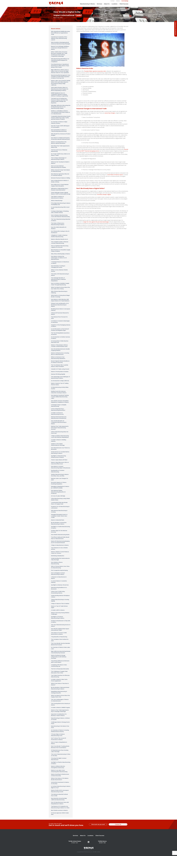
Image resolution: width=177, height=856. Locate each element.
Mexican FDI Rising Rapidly (58, 374)
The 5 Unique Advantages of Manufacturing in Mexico (58, 158)
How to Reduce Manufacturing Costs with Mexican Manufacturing (60, 216)
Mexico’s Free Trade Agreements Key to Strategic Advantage (60, 710)
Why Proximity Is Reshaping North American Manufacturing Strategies (60, 43)
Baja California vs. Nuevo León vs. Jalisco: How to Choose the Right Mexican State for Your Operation (60, 71)
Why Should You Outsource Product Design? (60, 134)
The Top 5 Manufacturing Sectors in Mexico (60, 625)
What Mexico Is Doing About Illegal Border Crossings (60, 296)
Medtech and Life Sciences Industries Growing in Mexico (58, 392)
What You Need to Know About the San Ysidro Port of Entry (60, 288)
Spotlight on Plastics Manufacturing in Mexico (60, 763)
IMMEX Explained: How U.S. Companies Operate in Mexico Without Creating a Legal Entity (59, 94)
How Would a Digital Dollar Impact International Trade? (60, 629)
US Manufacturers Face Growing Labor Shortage (59, 751)
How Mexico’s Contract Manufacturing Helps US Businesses (60, 467)
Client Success (99, 835)
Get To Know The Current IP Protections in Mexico (58, 739)
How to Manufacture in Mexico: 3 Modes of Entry (60, 181)
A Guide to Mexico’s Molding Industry (58, 440)
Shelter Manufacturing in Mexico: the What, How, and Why (60, 475)
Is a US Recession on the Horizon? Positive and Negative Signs (60, 329)
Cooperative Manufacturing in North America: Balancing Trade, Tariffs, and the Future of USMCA (60, 118)
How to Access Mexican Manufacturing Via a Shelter (58, 166)
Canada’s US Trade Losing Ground (60, 369)
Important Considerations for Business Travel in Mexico (59, 714)
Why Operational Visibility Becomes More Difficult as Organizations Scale (60, 33)
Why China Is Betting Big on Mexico (60, 253)
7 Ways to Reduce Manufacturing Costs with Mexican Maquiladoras (60, 436)
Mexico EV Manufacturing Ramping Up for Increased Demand (60, 542)
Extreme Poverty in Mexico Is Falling (60, 178)
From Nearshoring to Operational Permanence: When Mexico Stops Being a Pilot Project (60, 66)
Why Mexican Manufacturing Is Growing (59, 511)
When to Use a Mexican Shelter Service (59, 270)
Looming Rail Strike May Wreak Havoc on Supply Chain (59, 503)
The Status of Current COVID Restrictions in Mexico (59, 633)
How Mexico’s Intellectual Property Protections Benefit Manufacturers (60, 138)
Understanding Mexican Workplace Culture (60, 596)
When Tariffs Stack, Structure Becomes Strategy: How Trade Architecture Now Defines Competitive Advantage (59, 54)
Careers (118, 1)
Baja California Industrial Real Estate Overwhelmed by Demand (60, 652)
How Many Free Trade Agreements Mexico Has (60, 146)
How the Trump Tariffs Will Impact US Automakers (60, 126)
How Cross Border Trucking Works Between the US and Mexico (60, 747)
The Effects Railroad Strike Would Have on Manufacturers (60, 538)
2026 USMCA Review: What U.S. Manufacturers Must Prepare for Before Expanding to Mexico (59, 89)
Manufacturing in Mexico (87, 4)
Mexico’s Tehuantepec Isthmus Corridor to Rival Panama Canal (59, 345)
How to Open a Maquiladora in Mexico (59, 743)
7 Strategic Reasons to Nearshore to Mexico (60, 262)
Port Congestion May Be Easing (59, 570)
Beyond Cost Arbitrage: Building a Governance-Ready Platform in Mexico (60, 48)
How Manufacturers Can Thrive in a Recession (60, 448)
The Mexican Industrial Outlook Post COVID (59, 795)
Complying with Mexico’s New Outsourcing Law (59, 665)
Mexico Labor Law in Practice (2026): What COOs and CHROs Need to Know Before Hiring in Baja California (60, 83)
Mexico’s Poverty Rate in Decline (59, 371)
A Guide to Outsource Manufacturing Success (57, 413)
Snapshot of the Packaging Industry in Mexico (60, 325)
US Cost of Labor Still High (58, 496)
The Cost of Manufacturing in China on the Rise (60, 755)
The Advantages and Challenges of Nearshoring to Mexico (60, 377)
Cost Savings (124, 1)
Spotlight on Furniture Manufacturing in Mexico (57, 617)
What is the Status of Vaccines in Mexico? (60, 684)
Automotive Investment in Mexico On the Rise (60, 783)
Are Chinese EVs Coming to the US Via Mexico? (60, 232)
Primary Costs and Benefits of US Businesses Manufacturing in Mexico (60, 305)
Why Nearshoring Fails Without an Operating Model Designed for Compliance (60, 60)
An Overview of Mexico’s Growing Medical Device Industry (60, 731)
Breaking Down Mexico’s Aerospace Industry (60, 309)
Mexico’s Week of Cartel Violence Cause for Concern (60, 552)
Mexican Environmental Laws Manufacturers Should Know (58, 417)
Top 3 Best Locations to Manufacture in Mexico (57, 197)
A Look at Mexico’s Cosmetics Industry (59, 581)
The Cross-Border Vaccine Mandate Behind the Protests (60, 644)
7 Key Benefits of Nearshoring (59, 636)
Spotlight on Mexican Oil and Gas (60, 585)
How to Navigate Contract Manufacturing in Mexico (58, 573)
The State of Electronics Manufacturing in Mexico (57, 224)
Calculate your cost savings (175, 28)
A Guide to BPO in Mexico (58, 610)
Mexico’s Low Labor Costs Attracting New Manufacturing (59, 771)
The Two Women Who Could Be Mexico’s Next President (59, 365)
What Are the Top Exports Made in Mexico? (60, 162)
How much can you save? (98, 824)
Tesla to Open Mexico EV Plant (59, 459)
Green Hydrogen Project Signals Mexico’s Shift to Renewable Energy (60, 193)
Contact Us (118, 824)
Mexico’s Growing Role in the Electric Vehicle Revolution (58, 142)
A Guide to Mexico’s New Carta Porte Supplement (59, 680)
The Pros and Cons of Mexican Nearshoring (59, 150)
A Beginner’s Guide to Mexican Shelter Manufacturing (59, 236)
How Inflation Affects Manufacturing (57, 563)
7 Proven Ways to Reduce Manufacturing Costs (58, 735)
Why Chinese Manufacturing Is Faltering (59, 292)
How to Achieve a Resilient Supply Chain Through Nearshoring (60, 284)
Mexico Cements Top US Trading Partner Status (59, 384)
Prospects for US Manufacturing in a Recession (60, 507)
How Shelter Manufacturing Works (60, 534)
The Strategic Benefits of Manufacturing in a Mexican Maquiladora (58, 279)
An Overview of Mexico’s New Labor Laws (60, 648)
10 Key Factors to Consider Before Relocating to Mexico (60, 452)
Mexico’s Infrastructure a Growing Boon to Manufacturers (60, 353)
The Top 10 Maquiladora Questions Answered (60, 333)
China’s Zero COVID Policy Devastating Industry (58, 592)
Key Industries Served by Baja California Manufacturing (59, 799)
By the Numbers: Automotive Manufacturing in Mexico (58, 523)
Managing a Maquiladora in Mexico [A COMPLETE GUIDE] (60, 487)
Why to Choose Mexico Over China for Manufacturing (60, 567)
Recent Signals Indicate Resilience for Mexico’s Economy (60, 361)
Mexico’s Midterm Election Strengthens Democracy (58, 767)
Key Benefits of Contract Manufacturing (57, 471)
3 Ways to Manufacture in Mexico (60, 545)
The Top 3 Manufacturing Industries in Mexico (60, 220)
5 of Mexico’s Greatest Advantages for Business (60, 321)
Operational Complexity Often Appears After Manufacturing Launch (59, 38)
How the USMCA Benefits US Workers (58, 228)
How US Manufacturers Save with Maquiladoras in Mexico (60, 803)
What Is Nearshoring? (57, 200)
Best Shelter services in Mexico (59, 810)
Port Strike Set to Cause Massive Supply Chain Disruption (59, 185)
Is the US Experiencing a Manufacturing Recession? (58, 409)
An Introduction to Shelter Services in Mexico (60, 337)
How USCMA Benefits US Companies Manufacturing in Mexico (58, 422)
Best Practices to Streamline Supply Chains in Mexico (60, 250)
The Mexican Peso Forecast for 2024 (59, 317)
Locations (114, 4)
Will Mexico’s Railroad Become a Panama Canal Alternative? (59, 189)
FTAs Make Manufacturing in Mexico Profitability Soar (60, 204)
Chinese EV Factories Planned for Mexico (60, 313)
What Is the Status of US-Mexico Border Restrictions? (59, 779)
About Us (107, 4)
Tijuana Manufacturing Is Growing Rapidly (60, 600)
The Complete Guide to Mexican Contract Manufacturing (59, 242)
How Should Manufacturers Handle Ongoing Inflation (60, 349)
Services (99, 4)
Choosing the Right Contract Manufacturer (58, 759)
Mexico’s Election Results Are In (59, 239)
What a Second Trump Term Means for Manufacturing (60, 170)
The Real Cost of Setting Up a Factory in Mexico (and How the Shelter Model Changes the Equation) (59, 100)
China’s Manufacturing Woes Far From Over (59, 432)
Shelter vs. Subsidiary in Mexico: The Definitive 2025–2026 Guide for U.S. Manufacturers (60, 112)
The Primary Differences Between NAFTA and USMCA (60, 661)
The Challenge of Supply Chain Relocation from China (59, 672)
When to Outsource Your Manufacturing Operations (58, 357)
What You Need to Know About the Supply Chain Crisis (60, 696)
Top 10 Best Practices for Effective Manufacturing (60, 676)
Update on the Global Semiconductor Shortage (58, 444)
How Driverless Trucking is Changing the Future (58, 266)
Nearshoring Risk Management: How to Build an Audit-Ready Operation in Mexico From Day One (60, 77)
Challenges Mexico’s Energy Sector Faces (60, 722)
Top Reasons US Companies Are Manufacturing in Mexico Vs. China (60, 807)
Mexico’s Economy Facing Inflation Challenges (60, 613)
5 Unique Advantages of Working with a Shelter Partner (60, 212)
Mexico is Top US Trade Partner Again (59, 607)
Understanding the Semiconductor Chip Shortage (60, 559)
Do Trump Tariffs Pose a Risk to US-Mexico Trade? (60, 154)
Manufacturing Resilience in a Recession (59, 588)
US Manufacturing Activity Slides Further (59, 388)
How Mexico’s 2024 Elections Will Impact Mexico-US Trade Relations (60, 300)
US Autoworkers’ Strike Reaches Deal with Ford (59, 341)
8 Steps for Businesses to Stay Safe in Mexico (60, 621)
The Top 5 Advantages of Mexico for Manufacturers (60, 700)
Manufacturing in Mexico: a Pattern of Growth (60, 718)
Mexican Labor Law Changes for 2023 (59, 479)
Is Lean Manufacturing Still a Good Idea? (60, 208)
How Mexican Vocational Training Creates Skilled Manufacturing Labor (60, 397)
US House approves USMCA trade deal (60, 813)
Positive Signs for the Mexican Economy (59, 531)
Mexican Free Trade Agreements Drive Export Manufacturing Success (59, 428)
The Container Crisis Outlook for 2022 (59, 640)
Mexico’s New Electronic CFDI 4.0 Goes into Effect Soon (60, 463)
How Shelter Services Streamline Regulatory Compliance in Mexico (60, 401)
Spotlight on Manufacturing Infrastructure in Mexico (58, 456)
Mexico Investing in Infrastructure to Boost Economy (60, 775)
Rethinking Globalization (57, 555)
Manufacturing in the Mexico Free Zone (60, 726)
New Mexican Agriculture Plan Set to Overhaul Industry (60, 174)
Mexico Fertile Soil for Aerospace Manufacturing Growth (60, 791)
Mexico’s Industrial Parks (57, 520)
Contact (112, 1)
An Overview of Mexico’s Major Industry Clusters (59, 122)
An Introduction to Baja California (60, 380)
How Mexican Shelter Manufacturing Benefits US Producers (58, 492)
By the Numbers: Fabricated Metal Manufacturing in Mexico (60, 688)
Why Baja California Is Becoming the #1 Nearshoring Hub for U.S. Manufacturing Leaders (60, 107)
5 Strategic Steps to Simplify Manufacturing (58, 405)
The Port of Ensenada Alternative (60, 668)
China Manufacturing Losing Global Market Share (60, 499)
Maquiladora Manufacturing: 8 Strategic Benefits (59, 692)
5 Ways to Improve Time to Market (60, 603)
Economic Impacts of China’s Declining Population (58, 483)
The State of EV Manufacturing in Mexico (60, 274)
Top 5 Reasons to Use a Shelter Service (59, 548)
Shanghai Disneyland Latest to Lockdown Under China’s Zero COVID (59, 516)
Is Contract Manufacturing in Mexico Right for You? (60, 787)
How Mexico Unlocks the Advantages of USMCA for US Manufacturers (59, 258)
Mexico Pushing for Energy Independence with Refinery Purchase (58, 657)
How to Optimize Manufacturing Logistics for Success (59, 246)
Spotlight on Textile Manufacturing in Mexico (60, 527)
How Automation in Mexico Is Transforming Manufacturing (58, 130)
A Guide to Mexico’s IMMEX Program (60, 707)
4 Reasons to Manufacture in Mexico (59, 577)
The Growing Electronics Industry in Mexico (60, 704)
